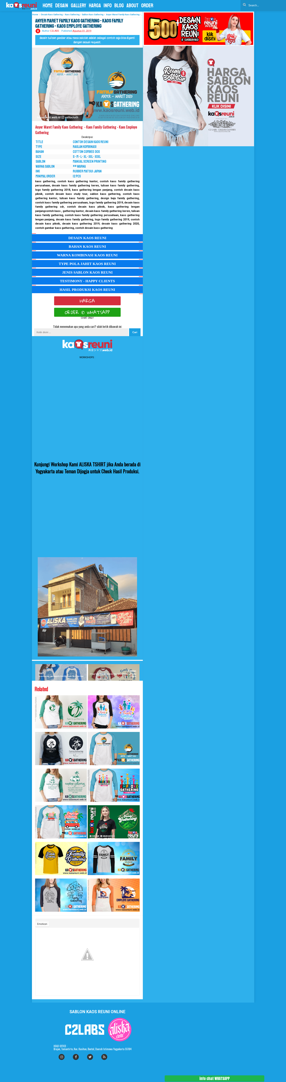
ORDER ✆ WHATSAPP (87, 312)
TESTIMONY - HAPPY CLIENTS (87, 281)
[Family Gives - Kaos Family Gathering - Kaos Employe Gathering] (61, 748)
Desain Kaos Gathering (52, 14)
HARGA (87, 300)
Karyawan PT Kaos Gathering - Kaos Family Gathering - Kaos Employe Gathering (92, 803)
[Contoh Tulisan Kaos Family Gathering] (114, 821)
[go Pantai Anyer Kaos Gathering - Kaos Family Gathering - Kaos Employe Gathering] (61, 821)
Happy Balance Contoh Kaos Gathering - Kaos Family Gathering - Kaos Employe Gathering (40, 803)
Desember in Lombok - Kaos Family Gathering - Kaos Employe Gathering (91, 913)
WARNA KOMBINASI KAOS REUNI (87, 255)
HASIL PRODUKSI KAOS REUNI (87, 290)
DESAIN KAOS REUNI (87, 238)
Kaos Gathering (72, 14)
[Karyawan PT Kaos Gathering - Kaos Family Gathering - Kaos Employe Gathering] (114, 785)
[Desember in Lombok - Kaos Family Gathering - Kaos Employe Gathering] (114, 895)
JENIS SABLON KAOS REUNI (87, 272)
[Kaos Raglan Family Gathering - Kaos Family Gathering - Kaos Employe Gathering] (61, 711)
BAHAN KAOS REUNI (87, 246)
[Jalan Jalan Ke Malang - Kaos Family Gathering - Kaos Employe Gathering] (61, 895)
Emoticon (42, 924)
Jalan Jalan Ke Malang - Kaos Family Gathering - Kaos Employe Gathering (39, 913)
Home (35, 14)
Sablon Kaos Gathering (92, 14)
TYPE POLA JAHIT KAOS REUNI (87, 264)
